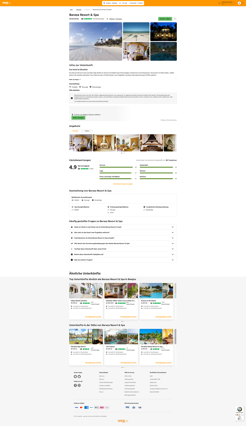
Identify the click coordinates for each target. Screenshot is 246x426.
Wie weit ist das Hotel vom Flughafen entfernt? (92, 232)
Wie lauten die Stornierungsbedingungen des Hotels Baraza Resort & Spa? (102, 243)
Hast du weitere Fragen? (83, 260)
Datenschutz (154, 385)
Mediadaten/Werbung (105, 389)
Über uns (102, 376)
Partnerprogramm (130, 389)
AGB (151, 376)
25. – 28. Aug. (123, 3)
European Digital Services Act (158, 389)
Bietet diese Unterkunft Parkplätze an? (88, 254)
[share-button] (175, 19)
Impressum (153, 382)
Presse (101, 392)
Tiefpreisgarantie (130, 385)
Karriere (101, 379)
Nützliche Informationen (132, 392)
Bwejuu (108, 3)
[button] (95, 41)
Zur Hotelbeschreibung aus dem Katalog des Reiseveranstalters (91, 101)
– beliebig (114, 3)
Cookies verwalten (104, 385)
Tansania (78, 9)
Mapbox (164, 120)
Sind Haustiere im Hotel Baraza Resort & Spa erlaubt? (94, 238)
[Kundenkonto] (240, 3)
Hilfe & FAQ (128, 376)
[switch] (240, 419)
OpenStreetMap (172, 120)
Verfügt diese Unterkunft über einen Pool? (90, 249)
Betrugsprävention (130, 395)
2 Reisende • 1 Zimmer (136, 3)
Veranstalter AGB (155, 379)
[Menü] (243, 407)
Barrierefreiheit (154, 392)
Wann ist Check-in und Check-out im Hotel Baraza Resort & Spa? (97, 227)
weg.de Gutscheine (130, 382)
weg (71, 9)
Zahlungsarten (129, 379)
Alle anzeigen (74, 90)
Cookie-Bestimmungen (106, 382)
